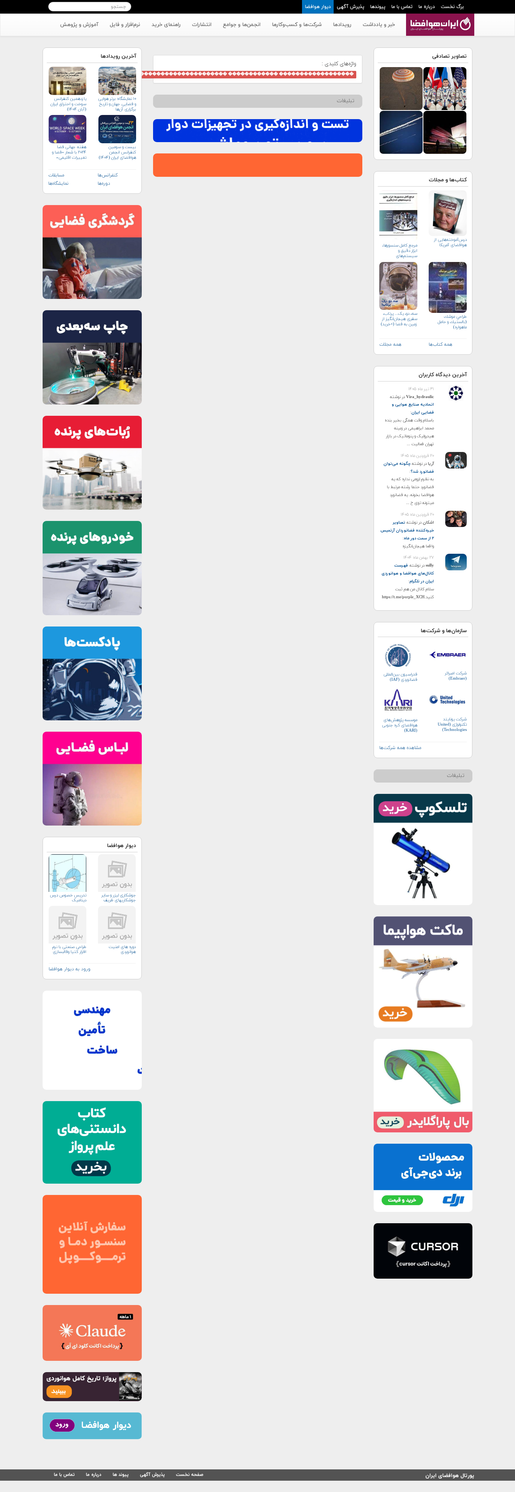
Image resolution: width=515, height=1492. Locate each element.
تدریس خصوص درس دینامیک (68, 898)
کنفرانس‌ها (108, 175)
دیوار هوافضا (318, 6)
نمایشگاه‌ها (58, 184)
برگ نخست (452, 6)
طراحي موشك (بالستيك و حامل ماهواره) (452, 322)
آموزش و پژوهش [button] (79, 24)
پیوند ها (121, 1475)
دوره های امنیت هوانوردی (122, 949)
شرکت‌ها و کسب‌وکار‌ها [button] (297, 24)
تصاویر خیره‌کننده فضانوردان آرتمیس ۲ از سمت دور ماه (407, 530)
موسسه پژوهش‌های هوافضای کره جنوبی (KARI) (399, 725)
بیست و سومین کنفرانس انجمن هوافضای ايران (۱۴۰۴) (117, 152)
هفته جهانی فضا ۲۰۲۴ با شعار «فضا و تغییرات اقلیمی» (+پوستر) (69, 152)
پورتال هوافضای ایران (449, 1474)
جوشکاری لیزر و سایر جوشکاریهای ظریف (118, 898)
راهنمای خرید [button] (166, 24)
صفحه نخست (189, 1475)
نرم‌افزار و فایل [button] (125, 24)
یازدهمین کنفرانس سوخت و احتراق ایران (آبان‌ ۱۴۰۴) (68, 104)
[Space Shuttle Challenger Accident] (401, 131)
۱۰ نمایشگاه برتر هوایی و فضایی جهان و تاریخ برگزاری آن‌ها (117, 104)
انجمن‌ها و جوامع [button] (242, 24)
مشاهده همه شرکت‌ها (400, 748)
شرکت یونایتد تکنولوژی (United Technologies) (452, 724)
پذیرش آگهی (350, 6)
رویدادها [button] (342, 24)
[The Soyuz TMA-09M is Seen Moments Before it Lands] (401, 88)
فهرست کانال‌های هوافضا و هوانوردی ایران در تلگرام (408, 573)
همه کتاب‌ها (440, 345)
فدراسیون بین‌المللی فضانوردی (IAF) (400, 677)
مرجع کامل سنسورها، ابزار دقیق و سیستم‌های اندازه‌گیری (399, 251)
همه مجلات (390, 345)
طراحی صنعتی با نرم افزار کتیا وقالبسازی (69, 949)
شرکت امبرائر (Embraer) (456, 676)
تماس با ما (401, 6)
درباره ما (426, 6)
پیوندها (377, 6)
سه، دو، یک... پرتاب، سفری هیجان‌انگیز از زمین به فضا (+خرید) (399, 319)
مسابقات (56, 175)
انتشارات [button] (202, 24)
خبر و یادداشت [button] (379, 24)
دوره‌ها (104, 184)
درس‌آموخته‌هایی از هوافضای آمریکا (450, 242)
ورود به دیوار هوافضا (69, 969)
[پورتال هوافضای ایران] (439, 17)
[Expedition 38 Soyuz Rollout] (445, 131)
